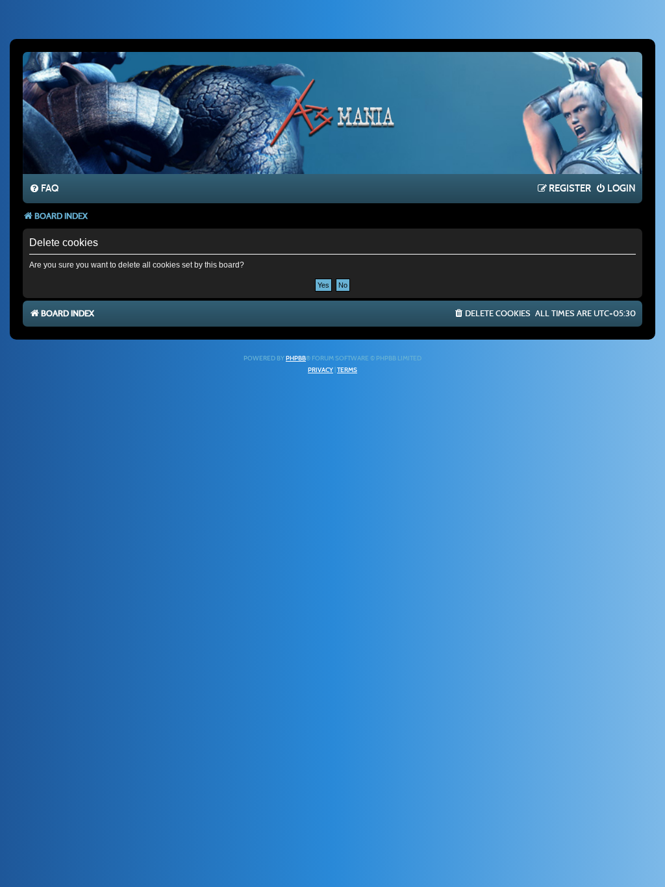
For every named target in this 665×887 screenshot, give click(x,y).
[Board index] (332, 112)
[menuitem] (43, 189)
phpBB (296, 358)
